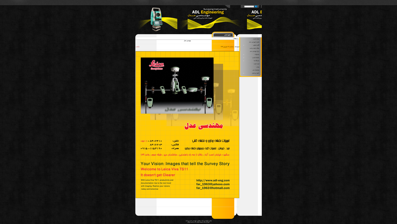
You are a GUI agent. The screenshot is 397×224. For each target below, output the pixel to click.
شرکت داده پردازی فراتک (193, 222)
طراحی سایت (206, 222)
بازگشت (137, 46)
